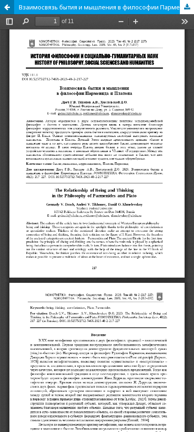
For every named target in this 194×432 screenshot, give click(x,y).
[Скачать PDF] (187, 7)
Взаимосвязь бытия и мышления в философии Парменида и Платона (106, 7)
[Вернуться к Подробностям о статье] (7, 7)
